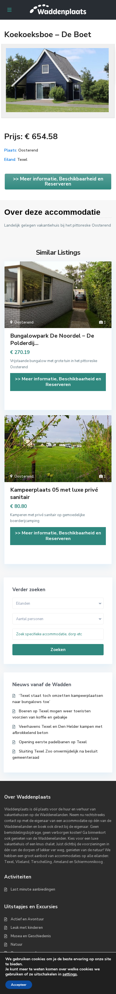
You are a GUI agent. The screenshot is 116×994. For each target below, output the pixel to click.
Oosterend (28, 150)
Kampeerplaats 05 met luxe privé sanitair (54, 493)
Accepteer (18, 984)
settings (70, 974)
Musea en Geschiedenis (31, 936)
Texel (22, 159)
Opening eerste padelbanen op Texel (53, 742)
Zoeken (58, 649)
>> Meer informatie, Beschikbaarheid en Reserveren (58, 181)
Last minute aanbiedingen (33, 889)
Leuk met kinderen (27, 927)
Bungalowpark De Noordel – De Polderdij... (52, 339)
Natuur (17, 944)
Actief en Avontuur (27, 919)
